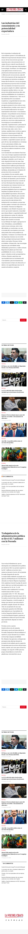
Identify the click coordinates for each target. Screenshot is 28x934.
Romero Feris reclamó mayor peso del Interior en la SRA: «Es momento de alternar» (13, 416)
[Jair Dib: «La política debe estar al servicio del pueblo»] (14, 430)
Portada (3, 14)
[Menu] (2, 9)
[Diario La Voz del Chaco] (15, 9)
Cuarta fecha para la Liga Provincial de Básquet (13, 480)
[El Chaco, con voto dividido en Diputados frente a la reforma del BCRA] (14, 355)
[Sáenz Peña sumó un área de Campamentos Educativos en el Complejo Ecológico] (14, 454)
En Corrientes (8, 476)
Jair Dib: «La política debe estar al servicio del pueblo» (12, 441)
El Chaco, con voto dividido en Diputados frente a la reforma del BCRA (14, 366)
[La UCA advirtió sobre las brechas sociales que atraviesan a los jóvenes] (14, 379)
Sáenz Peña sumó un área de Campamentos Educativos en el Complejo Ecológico (14, 467)
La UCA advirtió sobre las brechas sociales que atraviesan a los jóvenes (13, 391)
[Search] (26, 9)
